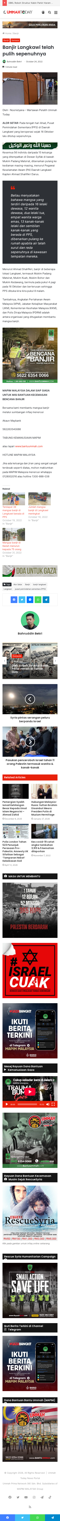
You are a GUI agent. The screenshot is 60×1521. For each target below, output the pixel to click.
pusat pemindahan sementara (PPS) (30, 589)
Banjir (16, 33)
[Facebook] (14, 599)
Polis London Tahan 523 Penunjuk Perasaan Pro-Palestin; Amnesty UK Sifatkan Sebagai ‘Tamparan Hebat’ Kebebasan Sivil (15, 851)
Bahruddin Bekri (14, 61)
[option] (30, 660)
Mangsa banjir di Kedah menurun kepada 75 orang (11, 546)
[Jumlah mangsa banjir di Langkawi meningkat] (39, 498)
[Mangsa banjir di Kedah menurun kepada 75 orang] (13, 534)
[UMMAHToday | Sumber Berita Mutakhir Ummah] (19, 12)
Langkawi (8, 589)
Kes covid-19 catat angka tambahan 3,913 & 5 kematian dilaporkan (42, 846)
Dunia (15, 655)
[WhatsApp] (38, 599)
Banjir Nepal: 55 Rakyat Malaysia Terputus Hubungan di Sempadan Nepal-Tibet (28, 670)
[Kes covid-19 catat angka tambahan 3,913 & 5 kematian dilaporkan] (44, 831)
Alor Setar (18, 584)
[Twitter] (22, 599)
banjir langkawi (39, 584)
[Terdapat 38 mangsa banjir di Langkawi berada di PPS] (13, 498)
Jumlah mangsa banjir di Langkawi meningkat (38, 510)
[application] (30, 1092)
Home (7, 33)
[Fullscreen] (53, 1104)
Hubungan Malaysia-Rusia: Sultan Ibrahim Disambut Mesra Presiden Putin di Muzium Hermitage (44, 808)
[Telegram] (46, 599)
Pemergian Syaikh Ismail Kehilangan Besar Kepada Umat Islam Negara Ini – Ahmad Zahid (14, 808)
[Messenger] (30, 599)
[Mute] (48, 1104)
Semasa (15, 40)
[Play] (6, 1104)
